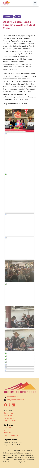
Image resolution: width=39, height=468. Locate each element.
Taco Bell (7, 427)
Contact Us (8, 413)
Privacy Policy (9, 418)
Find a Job (8, 415)
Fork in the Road (11, 435)
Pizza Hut (7, 433)
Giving (17, 16)
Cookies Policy (10, 421)
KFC (5, 430)
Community (8, 16)
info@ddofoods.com (15, 400)
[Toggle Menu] (35, 3)
